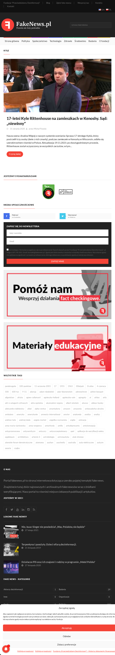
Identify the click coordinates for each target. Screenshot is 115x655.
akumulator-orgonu (54, 403)
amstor (66, 414)
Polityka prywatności (25, 651)
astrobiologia (48, 437)
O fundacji (104, 41)
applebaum (10, 437)
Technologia (55, 41)
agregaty (82, 397)
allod (29, 408)
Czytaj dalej (15, 154)
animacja (82, 420)
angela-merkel (40, 420)
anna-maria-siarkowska (15, 425)
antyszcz (42, 431)
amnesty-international (50, 414)
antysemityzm (29, 431)
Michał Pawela (40, 129)
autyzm (100, 442)
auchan (50, 442)
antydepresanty (73, 425)
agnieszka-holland (51, 397)
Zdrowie (68, 41)
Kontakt (10, 6)
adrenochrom (81, 392)
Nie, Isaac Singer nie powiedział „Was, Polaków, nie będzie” (53, 526)
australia (72, 442)
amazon (66, 408)
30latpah (80, 386)
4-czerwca (101, 386)
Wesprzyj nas (83, 3)
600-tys (15, 392)
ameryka (20, 414)
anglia (72, 420)
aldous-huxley (97, 403)
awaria (8, 448)
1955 (62, 386)
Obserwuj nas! (72, 215)
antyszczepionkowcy (58, 431)
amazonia (77, 408)
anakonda (77, 414)
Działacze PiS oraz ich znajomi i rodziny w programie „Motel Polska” (58, 562)
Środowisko (80, 41)
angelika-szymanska (58, 420)
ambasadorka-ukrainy (94, 408)
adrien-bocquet (96, 392)
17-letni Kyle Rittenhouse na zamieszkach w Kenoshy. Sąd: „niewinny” (57, 121)
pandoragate (10, 386)
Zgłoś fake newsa (63, 3)
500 (7, 392)
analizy (97, 414)
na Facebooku (16, 217)
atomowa (40, 442)
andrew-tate (10, 420)
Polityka (26, 41)
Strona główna (12, 41)
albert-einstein (72, 403)
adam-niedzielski (47, 392)
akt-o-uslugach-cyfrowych (16, 403)
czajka (17, 448)
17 (55, 386)
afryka (20, 397)
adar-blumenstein (64, 392)
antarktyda (50, 425)
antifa (60, 425)
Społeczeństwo (39, 41)
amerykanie (33, 414)
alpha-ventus (40, 408)
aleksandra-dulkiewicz (14, 408)
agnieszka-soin (68, 397)
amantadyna (54, 408)
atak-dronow (78, 437)
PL (110, 10)
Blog (48, 3)
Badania (92, 41)
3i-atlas (90, 386)
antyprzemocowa (12, 431)
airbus (97, 397)
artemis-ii (36, 437)
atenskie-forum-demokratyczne (18, 442)
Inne (30, 597)
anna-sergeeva (35, 425)
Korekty (98, 3)
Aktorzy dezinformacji (30, 589)
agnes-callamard (33, 397)
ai (90, 397)
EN (103, 10)
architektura (23, 437)
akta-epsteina (37, 403)
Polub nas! (15, 215)
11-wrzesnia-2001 (42, 386)
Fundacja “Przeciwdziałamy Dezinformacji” (22, 3)
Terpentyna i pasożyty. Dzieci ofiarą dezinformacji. (49, 544)
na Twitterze (71, 217)
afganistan (9, 397)
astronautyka (63, 437)
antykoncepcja (89, 425)
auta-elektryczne (86, 442)
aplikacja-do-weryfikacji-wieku (90, 431)
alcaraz (85, 403)
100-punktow (25, 386)
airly (105, 397)
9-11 (24, 392)
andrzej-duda (24, 420)
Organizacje (84, 597)
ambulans (9, 414)
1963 (70, 386)
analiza (88, 414)
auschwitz (60, 442)
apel (72, 431)
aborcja (33, 392)
